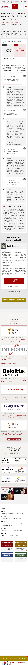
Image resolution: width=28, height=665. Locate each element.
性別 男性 (12, 61)
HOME (2, 22)
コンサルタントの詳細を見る (15, 286)
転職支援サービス (9, 22)
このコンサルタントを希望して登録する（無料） (14, 280)
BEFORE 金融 (6, 58)
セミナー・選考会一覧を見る (14, 439)
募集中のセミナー (20, 7)
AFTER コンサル (15, 58)
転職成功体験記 (18, 22)
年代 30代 (6, 61)
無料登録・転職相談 (15, 7)
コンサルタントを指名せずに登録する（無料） (14, 299)
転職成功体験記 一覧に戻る (14, 291)
